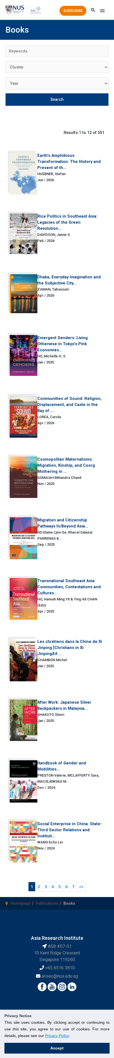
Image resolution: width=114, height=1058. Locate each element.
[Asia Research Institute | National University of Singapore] (35, 9)
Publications (47, 903)
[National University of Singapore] (15, 9)
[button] (72, 11)
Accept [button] (57, 1048)
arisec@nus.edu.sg (60, 976)
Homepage (21, 903)
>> (81, 886)
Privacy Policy (57, 1035)
